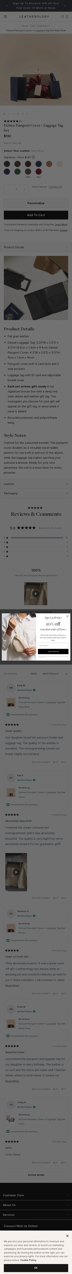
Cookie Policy (28, 1260)
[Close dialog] (67, 616)
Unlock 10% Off (53, 651)
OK (36, 1267)
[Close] (67, 1236)
